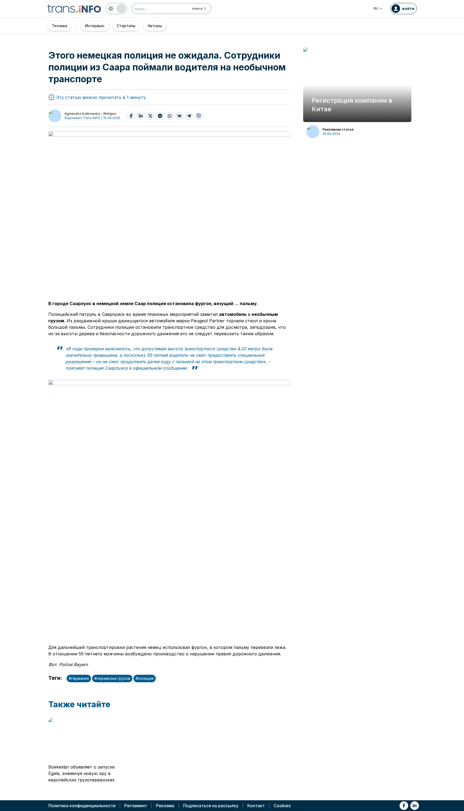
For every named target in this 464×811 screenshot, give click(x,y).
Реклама (165, 805)
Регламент (135, 805)
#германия (79, 678)
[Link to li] (414, 805)
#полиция (145, 678)
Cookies (282, 805)
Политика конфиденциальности (81, 805)
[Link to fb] (404, 805)
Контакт (256, 805)
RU (376, 8)
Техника (59, 25)
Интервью (94, 25)
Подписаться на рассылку (210, 805)
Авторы (155, 25)
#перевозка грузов (112, 678)
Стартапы (126, 25)
